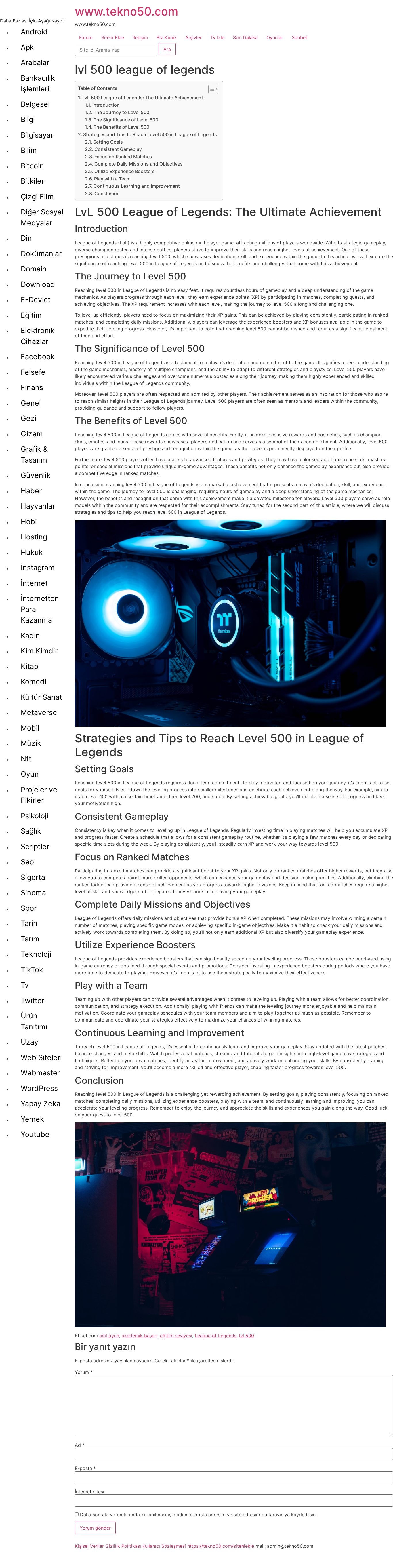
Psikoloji (34, 815)
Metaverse (39, 712)
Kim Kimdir (39, 650)
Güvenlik (36, 475)
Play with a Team (112, 179)
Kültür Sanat (41, 697)
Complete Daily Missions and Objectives (138, 164)
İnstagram (38, 567)
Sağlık (31, 831)
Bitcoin (32, 165)
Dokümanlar (41, 253)
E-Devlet (36, 299)
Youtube (35, 1134)
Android (34, 31)
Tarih (29, 923)
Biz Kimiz (167, 37)
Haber (31, 490)
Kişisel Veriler (89, 1546)
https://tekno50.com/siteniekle (220, 1546)
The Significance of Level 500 (126, 120)
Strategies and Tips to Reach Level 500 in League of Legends (150, 134)
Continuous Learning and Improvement (137, 186)
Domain (34, 269)
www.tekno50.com (126, 11)
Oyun (30, 774)
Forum (86, 37)
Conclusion (107, 193)
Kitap (29, 666)
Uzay (29, 1042)
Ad (80, 1445)
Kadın (30, 635)
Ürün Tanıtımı (34, 1021)
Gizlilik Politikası (123, 1546)
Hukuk (32, 552)
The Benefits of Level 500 (121, 127)
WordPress (39, 1088)
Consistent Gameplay (118, 149)
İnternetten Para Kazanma (40, 609)
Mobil (30, 728)
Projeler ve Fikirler (39, 795)
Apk (27, 47)
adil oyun (109, 1335)
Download (38, 284)
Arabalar (35, 62)
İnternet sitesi (89, 1491)
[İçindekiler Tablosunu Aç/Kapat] (210, 89)
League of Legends (215, 1335)
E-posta (85, 1468)
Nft (26, 758)
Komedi (33, 681)
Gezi (28, 418)
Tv (25, 985)
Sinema (33, 892)
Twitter (32, 1000)
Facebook (38, 356)
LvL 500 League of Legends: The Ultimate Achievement (142, 97)
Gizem (32, 433)
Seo (27, 861)
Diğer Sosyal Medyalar (42, 217)
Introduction (106, 105)
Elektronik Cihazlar (38, 336)
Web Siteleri (41, 1057)
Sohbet (299, 37)
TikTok (32, 969)
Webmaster (40, 1072)
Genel (31, 403)
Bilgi (28, 119)
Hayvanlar (38, 506)
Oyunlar (274, 37)
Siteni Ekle (112, 37)
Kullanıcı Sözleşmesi (164, 1546)
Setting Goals (108, 142)
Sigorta (33, 877)
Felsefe (33, 372)
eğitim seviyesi (176, 1335)
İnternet (34, 583)
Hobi (29, 521)
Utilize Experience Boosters (124, 171)
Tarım (30, 939)
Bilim (29, 150)
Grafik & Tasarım (34, 454)
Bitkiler (32, 181)
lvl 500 (246, 1335)
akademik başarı (139, 1335)
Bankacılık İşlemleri (38, 83)
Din (26, 238)
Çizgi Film (37, 196)
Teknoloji (36, 954)
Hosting (34, 536)
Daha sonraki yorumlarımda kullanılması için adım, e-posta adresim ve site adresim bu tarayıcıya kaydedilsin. (198, 1514)
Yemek (32, 1119)
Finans (32, 387)
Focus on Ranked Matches (123, 156)
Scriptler (35, 846)
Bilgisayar (37, 135)
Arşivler (193, 37)
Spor (29, 908)
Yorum (84, 1372)
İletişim (140, 37)
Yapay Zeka (40, 1103)
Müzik (31, 743)
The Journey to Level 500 (121, 112)
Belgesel (35, 104)
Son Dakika (245, 37)
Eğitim (31, 315)
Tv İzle (217, 37)
